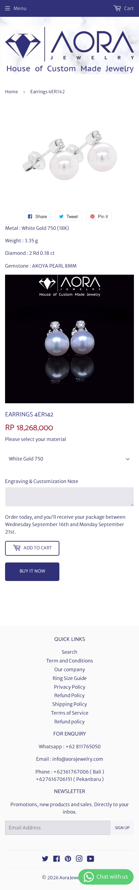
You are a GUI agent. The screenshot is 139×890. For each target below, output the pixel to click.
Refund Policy (69, 695)
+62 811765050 (83, 747)
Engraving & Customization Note (41, 481)
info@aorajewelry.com (77, 759)
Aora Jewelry (72, 878)
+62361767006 (71, 772)
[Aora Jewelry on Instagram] (79, 860)
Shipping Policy (69, 704)
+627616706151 (54, 779)
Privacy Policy (69, 687)
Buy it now (32, 571)
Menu (19, 8)
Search (69, 652)
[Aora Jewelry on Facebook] (56, 860)
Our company (69, 669)
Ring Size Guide (70, 678)
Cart (128, 8)
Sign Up (122, 828)
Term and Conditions (69, 661)
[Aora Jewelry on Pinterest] (68, 860)
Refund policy (69, 722)
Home (11, 92)
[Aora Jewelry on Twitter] (45, 860)
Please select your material (35, 439)
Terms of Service (69, 713)
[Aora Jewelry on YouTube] (90, 860)
